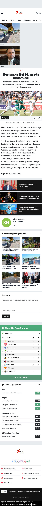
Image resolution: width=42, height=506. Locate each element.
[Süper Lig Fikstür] (39, 385)
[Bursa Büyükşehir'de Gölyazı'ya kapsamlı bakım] (31, 260)
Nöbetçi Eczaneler (9, 468)
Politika (12, 20)
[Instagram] (21, 461)
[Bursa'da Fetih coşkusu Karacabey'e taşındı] (31, 242)
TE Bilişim (26, 498)
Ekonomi (27, 20)
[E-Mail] (14, 225)
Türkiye (4, 20)
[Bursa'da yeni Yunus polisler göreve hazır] (11, 260)
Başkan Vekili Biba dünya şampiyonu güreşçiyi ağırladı (30, 285)
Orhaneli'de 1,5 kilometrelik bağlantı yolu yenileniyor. (11, 285)
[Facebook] (14, 461)
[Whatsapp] (28, 461)
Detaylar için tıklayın (21, 377)
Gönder (6, 316)
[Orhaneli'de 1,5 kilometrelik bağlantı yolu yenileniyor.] (11, 277)
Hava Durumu (29, 468)
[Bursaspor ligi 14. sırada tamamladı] (21, 103)
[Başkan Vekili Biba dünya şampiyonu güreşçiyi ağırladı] (31, 277)
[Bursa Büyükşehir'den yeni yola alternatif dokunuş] (11, 242)
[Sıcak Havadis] (20, 13)
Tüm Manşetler (8, 478)
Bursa (35, 20)
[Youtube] (24, 461)
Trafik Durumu (8, 473)
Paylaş (6, 118)
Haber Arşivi (7, 483)
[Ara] (40, 13)
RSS (5, 491)
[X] (17, 461)
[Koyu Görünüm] (37, 13)
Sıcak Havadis (18, 221)
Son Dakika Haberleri (30, 478)
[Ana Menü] (2, 13)
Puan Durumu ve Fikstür (31, 473)
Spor (19, 20)
